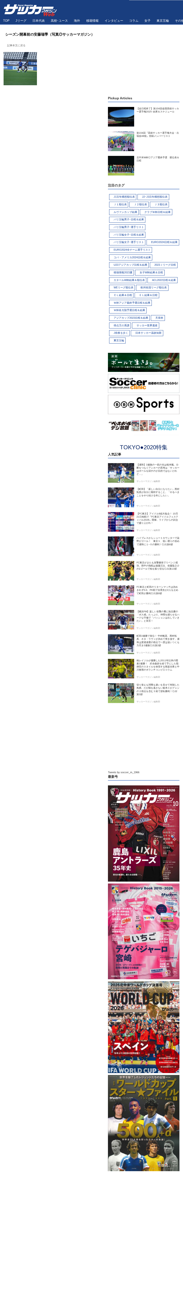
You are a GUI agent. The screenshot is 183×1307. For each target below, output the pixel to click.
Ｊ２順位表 (140, 204)
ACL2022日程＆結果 (164, 280)
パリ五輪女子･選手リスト (129, 242)
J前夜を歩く (121, 332)
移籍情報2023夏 (123, 272)
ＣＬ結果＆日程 (123, 295)
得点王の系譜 (121, 325)
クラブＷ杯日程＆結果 (157, 212)
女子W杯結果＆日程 (151, 272)
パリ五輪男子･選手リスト (129, 227)
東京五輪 (119, 340)
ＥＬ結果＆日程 (148, 295)
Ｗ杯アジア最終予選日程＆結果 (132, 302)
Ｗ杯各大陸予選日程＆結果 (129, 310)
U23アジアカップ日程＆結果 (130, 264)
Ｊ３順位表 (161, 204)
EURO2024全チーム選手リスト (132, 249)
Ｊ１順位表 (120, 204)
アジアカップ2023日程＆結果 (131, 317)
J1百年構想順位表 (124, 196)
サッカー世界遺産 (147, 325)
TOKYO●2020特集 (144, 447)
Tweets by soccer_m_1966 (123, 772)
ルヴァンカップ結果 (125, 212)
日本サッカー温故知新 (148, 332)
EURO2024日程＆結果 (164, 242)
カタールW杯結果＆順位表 (129, 280)
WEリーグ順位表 (123, 287)
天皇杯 (159, 317)
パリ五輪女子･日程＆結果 (129, 234)
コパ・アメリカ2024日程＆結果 (132, 257)
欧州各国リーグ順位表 (154, 287)
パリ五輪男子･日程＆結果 (129, 219)
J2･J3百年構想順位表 (155, 196)
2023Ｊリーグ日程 (165, 264)
